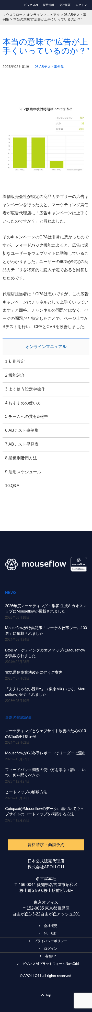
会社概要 (65, 4)
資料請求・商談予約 (46, 844)
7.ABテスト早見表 (22, 444)
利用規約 (50, 933)
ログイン (81, 4)
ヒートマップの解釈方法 (26, 792)
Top (48, 995)
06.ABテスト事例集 (49, 67)
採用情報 (48, 4)
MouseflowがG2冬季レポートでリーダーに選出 (45, 753)
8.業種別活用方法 (21, 458)
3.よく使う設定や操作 (25, 389)
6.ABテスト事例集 (22, 430)
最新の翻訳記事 (18, 717)
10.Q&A (12, 485)
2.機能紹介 (15, 375)
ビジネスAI (31, 4)
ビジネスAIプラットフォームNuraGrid (50, 964)
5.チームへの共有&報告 (26, 416)
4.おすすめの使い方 (23, 403)
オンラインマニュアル (46, 346)
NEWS (11, 592)
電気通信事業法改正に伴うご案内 (34, 672)
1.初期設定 (15, 361)
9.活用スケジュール (23, 472)
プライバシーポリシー (50, 941)
